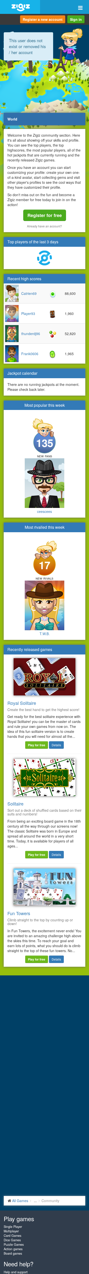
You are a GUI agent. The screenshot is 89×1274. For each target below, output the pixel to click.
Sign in (76, 19)
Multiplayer (11, 1231)
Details (56, 745)
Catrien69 (29, 293)
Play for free (36, 745)
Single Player (13, 1226)
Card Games (12, 1235)
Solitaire (15, 803)
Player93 (28, 313)
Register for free (44, 215)
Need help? (18, 1263)
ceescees (44, 511)
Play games (19, 1218)
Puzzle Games (14, 1244)
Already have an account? (44, 226)
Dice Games (12, 1240)
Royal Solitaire (21, 703)
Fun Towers (18, 913)
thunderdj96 (30, 333)
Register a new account (43, 19)
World (12, 119)
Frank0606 (29, 353)
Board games (13, 1253)
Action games (13, 1249)
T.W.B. (45, 633)
